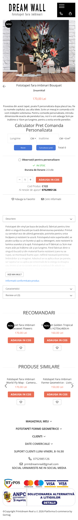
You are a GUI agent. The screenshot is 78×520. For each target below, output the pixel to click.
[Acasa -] (27, 10)
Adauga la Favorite (24, 199)
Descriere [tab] (11, 218)
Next (72, 54)
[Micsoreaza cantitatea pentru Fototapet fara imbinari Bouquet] (19, 180)
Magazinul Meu (38, 421)
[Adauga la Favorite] (21, 348)
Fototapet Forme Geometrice (37, 428)
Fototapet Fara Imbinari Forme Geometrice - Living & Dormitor (57, 380)
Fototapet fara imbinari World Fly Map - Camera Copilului (21, 380)
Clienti (37, 436)
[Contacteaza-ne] (61, 13)
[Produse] (62, 7)
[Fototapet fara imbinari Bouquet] (39, 51)
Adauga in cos (49, 179)
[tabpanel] (39, 51)
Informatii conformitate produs (22, 280)
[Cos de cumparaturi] (70, 13)
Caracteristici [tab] (12, 288)
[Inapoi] (2, 86)
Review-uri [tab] (13, 295)
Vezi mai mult (14, 274)
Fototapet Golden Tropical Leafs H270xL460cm (57, 326)
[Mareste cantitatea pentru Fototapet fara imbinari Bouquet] (30, 180)
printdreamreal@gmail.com (41, 464)
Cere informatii (52, 199)
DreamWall (39, 90)
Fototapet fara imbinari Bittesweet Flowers (21, 326)
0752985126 (41, 459)
